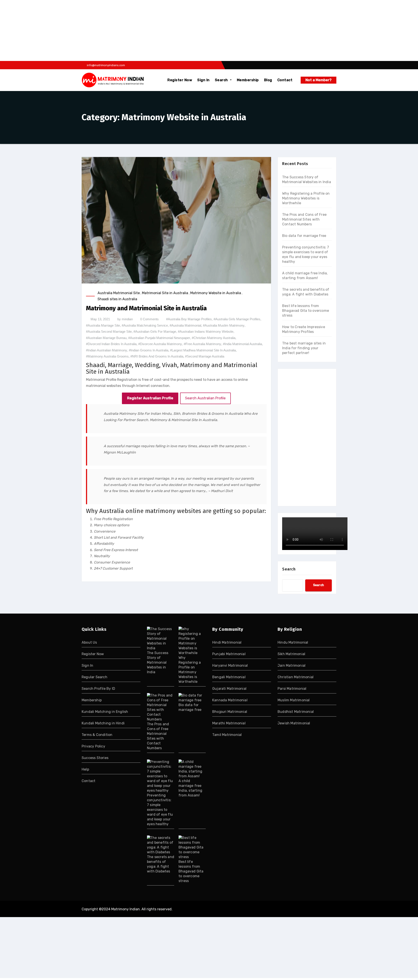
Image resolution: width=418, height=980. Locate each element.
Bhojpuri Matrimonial (229, 712)
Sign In (203, 80)
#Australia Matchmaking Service (145, 325)
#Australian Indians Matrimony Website (205, 331)
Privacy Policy (93, 746)
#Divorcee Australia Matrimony (160, 344)
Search (222, 80)
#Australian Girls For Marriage (154, 331)
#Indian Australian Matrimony (106, 350)
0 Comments (149, 319)
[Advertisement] (131, 30)
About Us (89, 642)
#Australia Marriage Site (103, 325)
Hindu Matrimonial (293, 642)
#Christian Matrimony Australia (213, 338)
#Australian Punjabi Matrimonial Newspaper (159, 338)
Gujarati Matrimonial (229, 689)
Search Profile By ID (98, 689)
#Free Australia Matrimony (202, 344)
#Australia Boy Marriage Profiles (189, 319)
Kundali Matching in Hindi (103, 723)
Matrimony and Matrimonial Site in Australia (146, 308)
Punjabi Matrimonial (229, 654)
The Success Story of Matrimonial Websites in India (157, 662)
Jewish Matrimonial (294, 723)
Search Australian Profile (205, 398)
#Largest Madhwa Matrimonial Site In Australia (203, 350)
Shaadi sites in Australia (117, 299)
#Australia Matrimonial (185, 325)
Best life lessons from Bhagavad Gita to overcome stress (305, 310)
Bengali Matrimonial (229, 677)
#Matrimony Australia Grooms (107, 356)
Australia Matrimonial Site (119, 293)
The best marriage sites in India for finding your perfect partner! (304, 348)
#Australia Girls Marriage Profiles (237, 319)
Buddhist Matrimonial (296, 712)
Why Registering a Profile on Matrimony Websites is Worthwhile (306, 198)
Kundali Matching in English (105, 712)
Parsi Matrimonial (292, 689)
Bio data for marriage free (304, 236)
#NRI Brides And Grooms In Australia (156, 356)
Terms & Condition (97, 735)
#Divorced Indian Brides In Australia (111, 344)
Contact (285, 80)
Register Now (179, 80)
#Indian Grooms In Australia (148, 350)
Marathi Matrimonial (229, 723)
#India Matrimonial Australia (242, 344)
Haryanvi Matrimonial (230, 665)
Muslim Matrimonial (294, 700)
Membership (248, 80)
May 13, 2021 (100, 319)
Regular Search (94, 677)
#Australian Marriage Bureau (106, 338)
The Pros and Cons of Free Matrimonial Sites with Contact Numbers (304, 219)
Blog (268, 80)
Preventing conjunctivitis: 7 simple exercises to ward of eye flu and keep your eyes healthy (160, 809)
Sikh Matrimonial (291, 654)
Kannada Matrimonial (230, 700)
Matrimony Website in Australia (215, 293)
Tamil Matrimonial (227, 735)
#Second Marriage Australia (204, 356)
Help (85, 769)
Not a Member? (318, 80)
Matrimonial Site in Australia (165, 293)
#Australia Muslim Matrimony (223, 325)
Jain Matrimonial (291, 665)
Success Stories (95, 758)
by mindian (125, 319)
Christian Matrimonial (296, 677)
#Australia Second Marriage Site (109, 331)
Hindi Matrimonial (226, 642)
